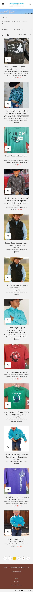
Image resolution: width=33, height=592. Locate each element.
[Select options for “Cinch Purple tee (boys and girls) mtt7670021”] (8, 489)
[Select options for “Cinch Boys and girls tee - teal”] (8, 148)
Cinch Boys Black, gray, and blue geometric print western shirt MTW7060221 (16, 200)
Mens (19, 75)
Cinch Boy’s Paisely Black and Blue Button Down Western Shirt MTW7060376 (16, 113)
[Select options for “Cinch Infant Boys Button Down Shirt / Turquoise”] (8, 447)
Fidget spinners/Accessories (16, 71)
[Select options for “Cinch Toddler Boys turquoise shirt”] (8, 532)
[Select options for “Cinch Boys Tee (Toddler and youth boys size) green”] (8, 405)
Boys (5, 71)
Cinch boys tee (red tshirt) (16, 372)
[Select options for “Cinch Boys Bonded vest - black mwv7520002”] (8, 236)
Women (24, 75)
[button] (8, 59)
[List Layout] (5, 35)
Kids (16, 75)
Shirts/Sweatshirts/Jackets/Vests (16, 120)
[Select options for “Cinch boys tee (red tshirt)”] (8, 365)
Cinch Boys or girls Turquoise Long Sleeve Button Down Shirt (16, 330)
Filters (6, 29)
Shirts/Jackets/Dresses (21, 118)
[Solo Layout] (2, 35)
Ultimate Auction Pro (26, 590)
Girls (19, 73)
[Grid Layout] (8, 35)
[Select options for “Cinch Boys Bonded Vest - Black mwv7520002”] (8, 278)
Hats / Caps (24, 73)
